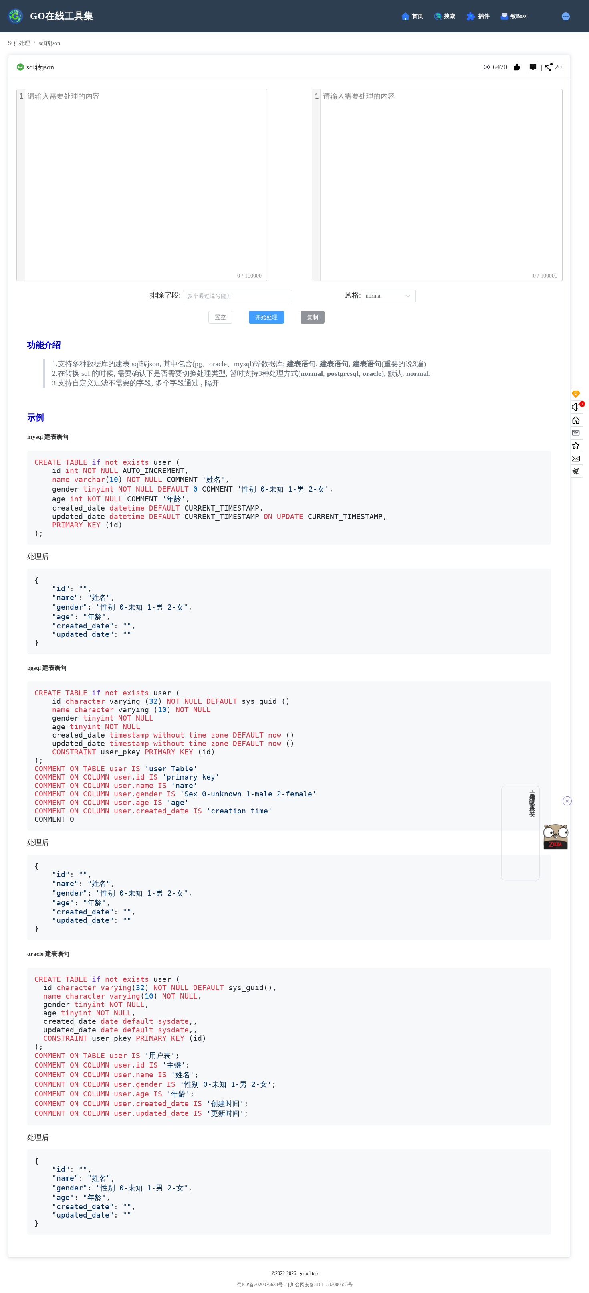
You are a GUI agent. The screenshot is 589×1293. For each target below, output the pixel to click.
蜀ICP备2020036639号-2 (262, 1284)
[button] (567, 16)
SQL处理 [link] (19, 43)
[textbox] (146, 185)
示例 (35, 417)
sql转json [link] (49, 43)
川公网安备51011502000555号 (321, 1284)
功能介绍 (44, 345)
